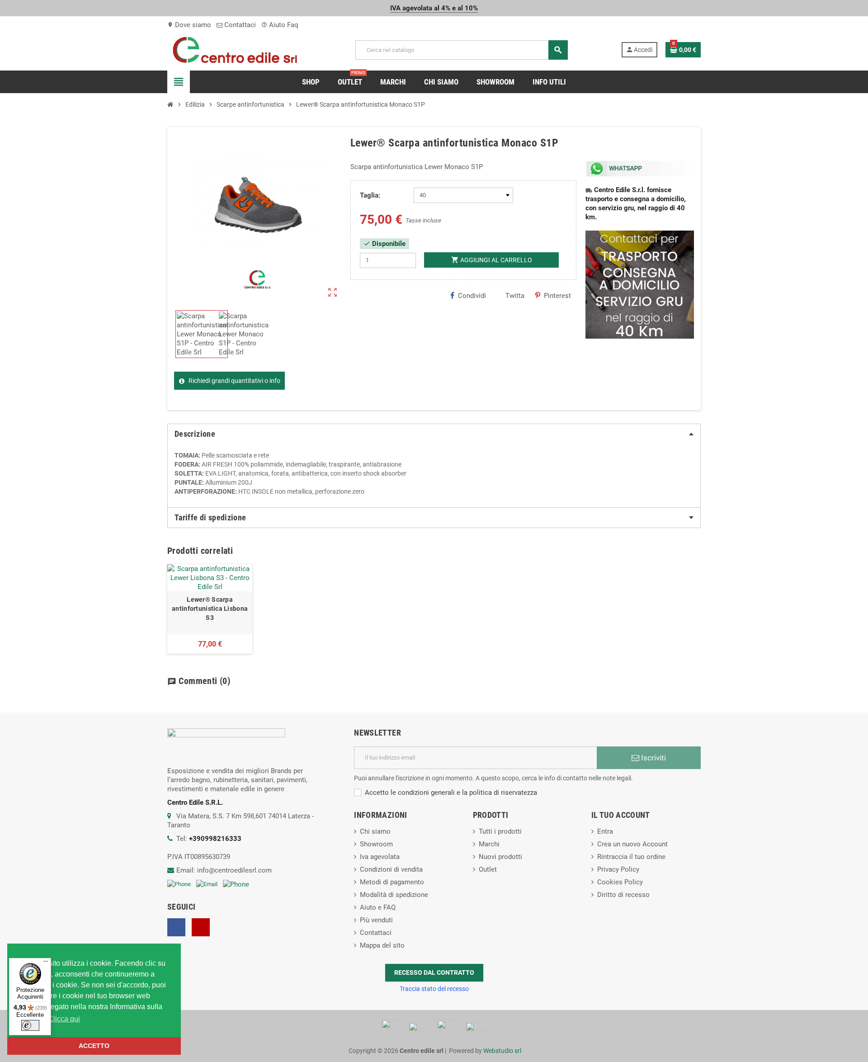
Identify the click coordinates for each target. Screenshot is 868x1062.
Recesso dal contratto (434, 972)
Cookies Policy (620, 882)
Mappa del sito (382, 945)
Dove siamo (189, 25)
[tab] (434, 434)
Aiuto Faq (279, 25)
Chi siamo (375, 831)
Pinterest (557, 296)
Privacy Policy (618, 869)
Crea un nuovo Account (632, 844)
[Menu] (45, 963)
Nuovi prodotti (500, 857)
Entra (605, 831)
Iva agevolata (380, 857)
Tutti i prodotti (500, 831)
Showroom (376, 844)
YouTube (201, 927)
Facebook (176, 927)
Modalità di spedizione (394, 895)
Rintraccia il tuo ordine (631, 857)
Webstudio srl (502, 1050)
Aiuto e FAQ (378, 907)
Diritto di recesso (623, 895)
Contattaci (239, 25)
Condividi (472, 296)
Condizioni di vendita (391, 869)
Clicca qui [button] (64, 1019)
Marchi (489, 844)
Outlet (488, 869)
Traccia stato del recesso (434, 988)
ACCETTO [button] (94, 1045)
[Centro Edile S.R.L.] (234, 49)
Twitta (514, 296)
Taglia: (370, 195)
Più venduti (376, 920)
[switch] (30, 1025)
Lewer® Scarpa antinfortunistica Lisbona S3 (210, 608)
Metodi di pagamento (392, 882)
